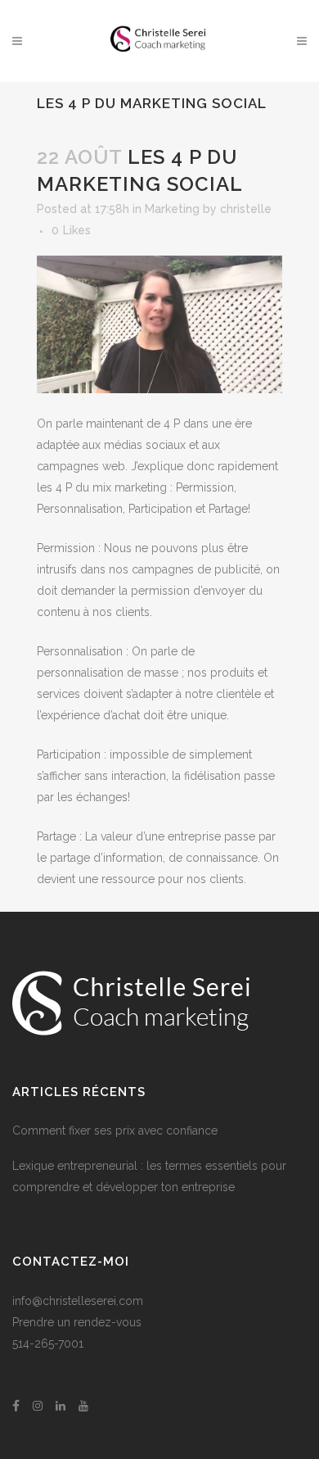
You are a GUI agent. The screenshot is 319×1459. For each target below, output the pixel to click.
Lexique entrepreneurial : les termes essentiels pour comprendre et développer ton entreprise (149, 1176)
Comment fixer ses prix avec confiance (115, 1130)
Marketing (172, 208)
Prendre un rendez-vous (77, 1322)
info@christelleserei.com (77, 1300)
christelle (246, 208)
